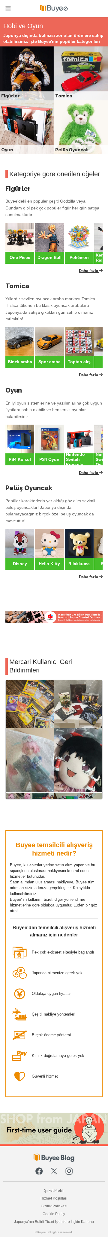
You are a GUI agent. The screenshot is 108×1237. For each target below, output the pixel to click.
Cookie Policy (54, 1214)
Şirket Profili (54, 1190)
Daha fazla (89, 270)
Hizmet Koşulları (53, 1198)
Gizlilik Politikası (54, 1206)
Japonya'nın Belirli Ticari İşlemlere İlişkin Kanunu (54, 1222)
